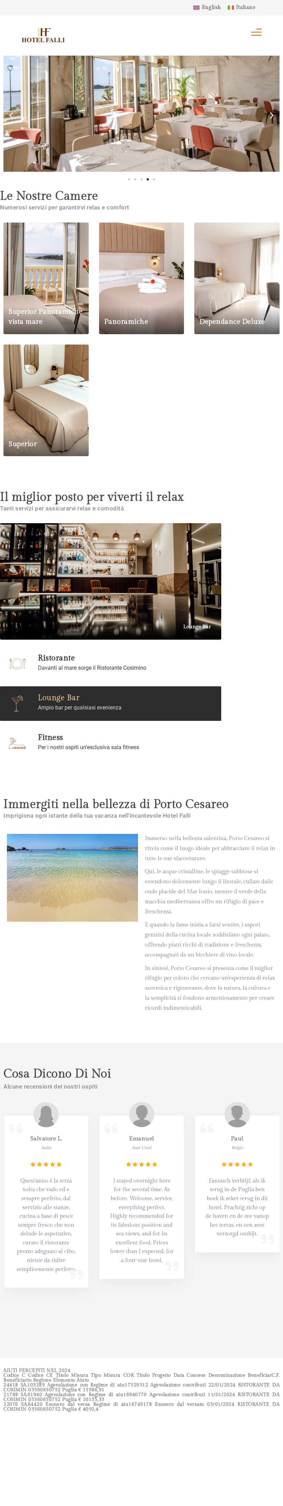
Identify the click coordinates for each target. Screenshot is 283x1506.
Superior (23, 444)
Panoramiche (126, 322)
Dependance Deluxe (232, 322)
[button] (11, 115)
